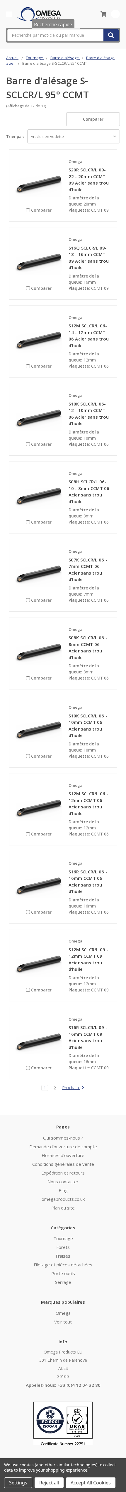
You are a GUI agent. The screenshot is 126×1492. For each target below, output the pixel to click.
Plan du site (63, 1208)
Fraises (63, 1256)
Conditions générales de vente (63, 1164)
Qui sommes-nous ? (63, 1138)
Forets (63, 1247)
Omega (63, 1313)
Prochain (71, 1087)
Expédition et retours (63, 1173)
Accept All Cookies (91, 1482)
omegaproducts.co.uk (63, 1199)
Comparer (93, 119)
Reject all (49, 1482)
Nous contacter (63, 1181)
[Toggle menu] (9, 14)
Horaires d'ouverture (63, 1155)
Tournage (63, 1238)
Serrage (63, 1282)
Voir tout (63, 1322)
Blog (63, 1190)
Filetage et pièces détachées (63, 1265)
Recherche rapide (53, 24)
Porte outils (63, 1273)
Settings (18, 1482)
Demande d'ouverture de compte (63, 1146)
